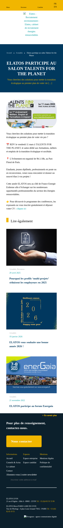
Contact (9, 471)
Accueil (9, 53)
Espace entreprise (30, 458)
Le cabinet (10, 467)
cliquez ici (21, 208)
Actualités (19, 53)
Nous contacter (21, 441)
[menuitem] (55, 3)
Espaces (26, 454)
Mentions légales (47, 458)
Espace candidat (29, 462)
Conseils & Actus (13, 462)
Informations (11, 454)
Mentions (43, 454)
